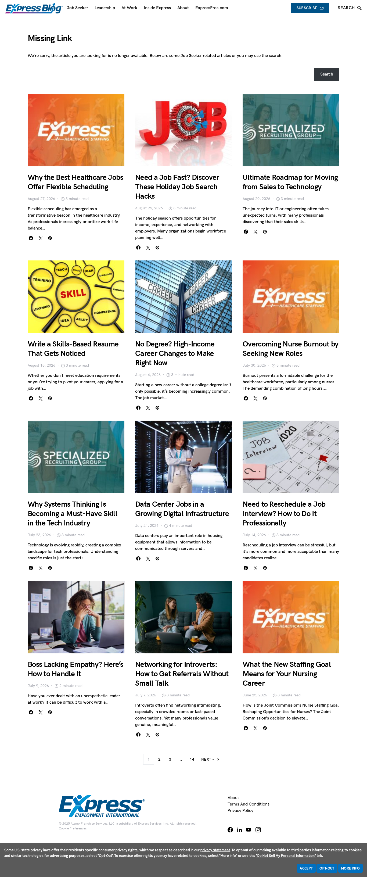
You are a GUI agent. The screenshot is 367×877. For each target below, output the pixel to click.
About (233, 797)
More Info (350, 868)
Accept (306, 868)
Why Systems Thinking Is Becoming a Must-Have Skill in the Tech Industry (72, 514)
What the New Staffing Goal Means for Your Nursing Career (287, 674)
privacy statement (215, 849)
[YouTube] (248, 829)
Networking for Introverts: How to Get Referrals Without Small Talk (181, 674)
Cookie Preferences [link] (73, 828)
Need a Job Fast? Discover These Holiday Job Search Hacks (177, 187)
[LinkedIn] (239, 829)
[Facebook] (230, 829)
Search (326, 74)
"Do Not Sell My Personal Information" (286, 855)
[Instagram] (258, 829)
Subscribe (307, 8)
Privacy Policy (240, 810)
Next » (207, 759)
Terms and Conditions (248, 804)
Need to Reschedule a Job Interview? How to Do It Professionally (284, 514)
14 (192, 759)
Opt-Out (326, 868)
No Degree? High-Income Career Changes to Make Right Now (175, 353)
